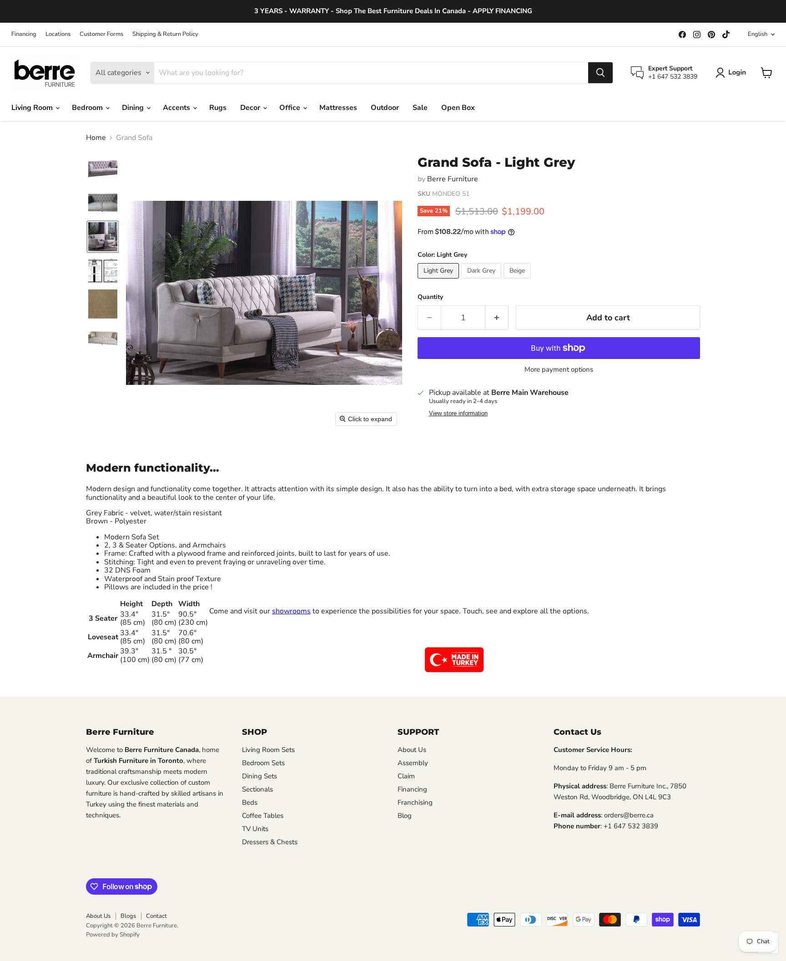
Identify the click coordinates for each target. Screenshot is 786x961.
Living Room (33, 108)
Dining (134, 108)
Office (290, 108)
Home (96, 138)
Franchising (415, 802)
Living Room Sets (268, 749)
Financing (23, 34)
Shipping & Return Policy (165, 34)
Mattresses (338, 108)
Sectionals (257, 789)
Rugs (218, 108)
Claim (406, 776)
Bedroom (88, 108)
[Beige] (518, 281)
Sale (420, 108)
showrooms (291, 611)
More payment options (558, 369)
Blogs (128, 916)
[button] (732, 72)
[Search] (600, 72)
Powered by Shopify (113, 935)
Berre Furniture (452, 179)
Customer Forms (101, 34)
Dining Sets (259, 776)
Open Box (458, 108)
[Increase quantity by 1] (497, 317)
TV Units (255, 828)
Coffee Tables (262, 815)
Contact (156, 916)
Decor (251, 108)
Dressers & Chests (269, 841)
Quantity (430, 297)
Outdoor (385, 108)
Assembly (413, 762)
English (757, 34)
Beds (249, 802)
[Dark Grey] (482, 281)
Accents (177, 108)
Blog (405, 815)
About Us (412, 749)
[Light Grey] (439, 281)
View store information (458, 413)
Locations (58, 34)
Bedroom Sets (263, 762)
